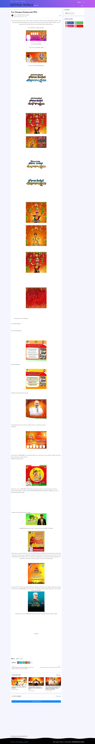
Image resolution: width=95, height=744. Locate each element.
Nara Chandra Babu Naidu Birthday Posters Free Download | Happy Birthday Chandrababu (53, 688)
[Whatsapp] (23, 662)
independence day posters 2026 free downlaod (19, 687)
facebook (70, 22)
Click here (19, 323)
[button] (82, 5)
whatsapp (80, 22)
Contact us (17, 1)
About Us (12, 1)
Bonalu (39, 44)
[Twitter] (21, 662)
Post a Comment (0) (36, 701)
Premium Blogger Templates (22, 742)
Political (17, 658)
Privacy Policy (23, 1)
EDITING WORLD (22, 5)
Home (36, 5)
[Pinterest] (26, 662)
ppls (15, 9)
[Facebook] (18, 662)
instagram (70, 25)
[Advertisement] (36, 502)
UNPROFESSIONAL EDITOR (78, 742)
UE (66, 13)
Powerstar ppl (41, 65)
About (57, 742)
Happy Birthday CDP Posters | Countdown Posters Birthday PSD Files (35, 688)
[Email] (29, 662)
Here (19, 364)
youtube (79, 25)
